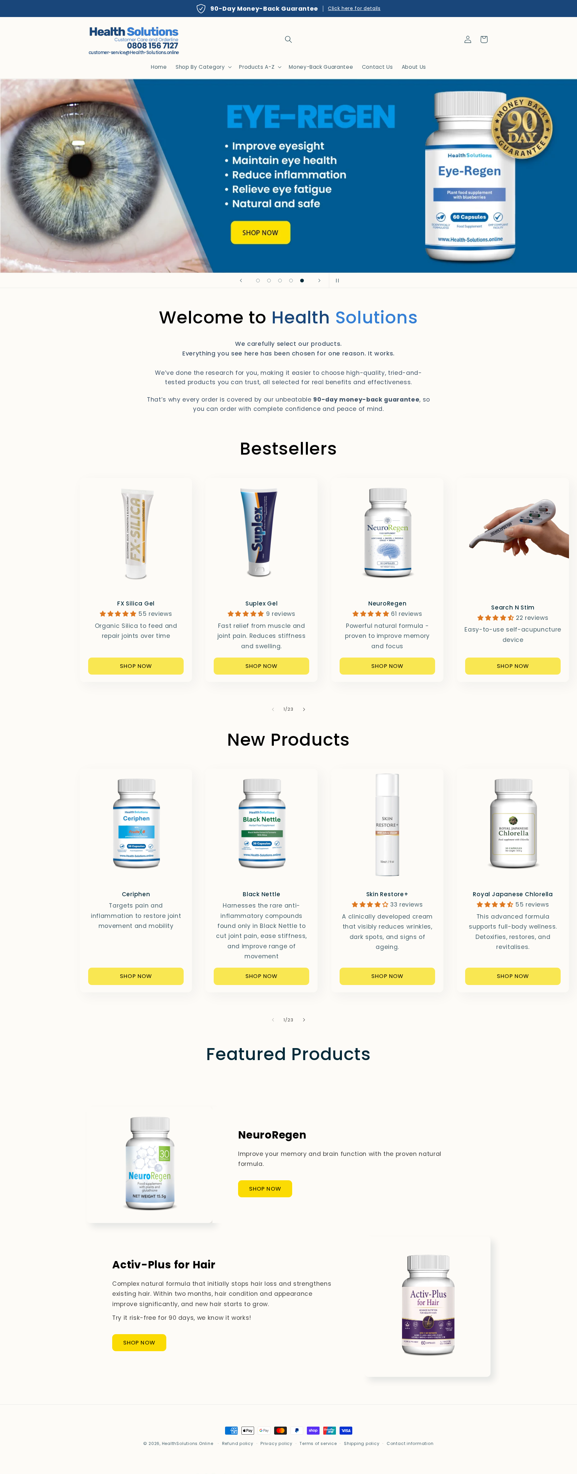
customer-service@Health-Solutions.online (133, 52)
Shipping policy (362, 1443)
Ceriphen (136, 894)
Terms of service (318, 1443)
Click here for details (354, 8)
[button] (288, 39)
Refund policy (237, 1443)
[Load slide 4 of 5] (291, 280)
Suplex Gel (261, 603)
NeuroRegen (387, 603)
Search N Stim (513, 607)
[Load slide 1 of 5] (257, 280)
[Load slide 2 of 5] (268, 280)
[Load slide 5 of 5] (302, 280)
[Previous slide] (240, 280)
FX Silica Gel (136, 603)
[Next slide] (319, 280)
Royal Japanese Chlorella (513, 894)
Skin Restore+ (387, 894)
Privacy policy (276, 1443)
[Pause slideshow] (336, 280)
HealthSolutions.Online (187, 1443)
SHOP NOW (136, 666)
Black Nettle (261, 894)
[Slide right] (304, 709)
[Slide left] (273, 709)
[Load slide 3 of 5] (279, 280)
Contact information (410, 1443)
